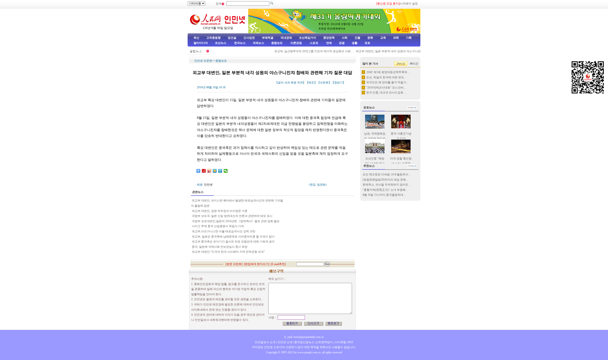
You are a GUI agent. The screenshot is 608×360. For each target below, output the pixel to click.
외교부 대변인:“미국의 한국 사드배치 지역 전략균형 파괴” (228, 251)
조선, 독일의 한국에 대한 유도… (386, 77)
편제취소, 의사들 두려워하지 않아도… (387, 184)
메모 (311, 82)
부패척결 (267, 37)
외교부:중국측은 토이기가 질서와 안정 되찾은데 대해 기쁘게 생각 (233, 241)
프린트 (324, 82)
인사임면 (249, 37)
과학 (396, 37)
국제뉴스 (258, 43)
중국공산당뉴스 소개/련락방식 (313, 342)
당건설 (232, 37)
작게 (300, 82)
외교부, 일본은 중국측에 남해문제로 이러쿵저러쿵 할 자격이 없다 (233, 236)
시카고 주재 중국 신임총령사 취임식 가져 (218, 226)
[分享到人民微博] (204, 171)
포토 (367, 43)
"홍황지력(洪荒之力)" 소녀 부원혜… (385, 190)
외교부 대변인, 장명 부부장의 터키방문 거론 (219, 211)
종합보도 (277, 43)
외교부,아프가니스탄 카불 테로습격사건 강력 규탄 (223, 231)
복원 (293, 82)
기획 (409, 37)
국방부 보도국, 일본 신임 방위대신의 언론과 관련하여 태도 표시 (232, 216)
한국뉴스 (240, 43)
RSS (350, 342)
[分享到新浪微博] (209, 171)
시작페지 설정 (409, 3)
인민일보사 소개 (265, 342)
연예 (328, 43)
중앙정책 (329, 37)
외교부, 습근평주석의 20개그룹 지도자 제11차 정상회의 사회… (309, 51)
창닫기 (338, 82)
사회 (344, 37)
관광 (342, 43)
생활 (354, 43)
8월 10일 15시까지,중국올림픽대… (384, 194)
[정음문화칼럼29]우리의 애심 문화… (386, 179)
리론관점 (296, 43)
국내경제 (286, 37)
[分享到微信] (226, 171)
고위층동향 (213, 37)
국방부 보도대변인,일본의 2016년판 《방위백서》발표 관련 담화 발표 (236, 221)
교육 (383, 37)
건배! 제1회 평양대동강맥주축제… (388, 72)
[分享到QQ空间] (215, 171)
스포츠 (313, 43)
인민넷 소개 (284, 342)
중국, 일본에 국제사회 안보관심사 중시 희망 (219, 246)
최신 (196, 37)
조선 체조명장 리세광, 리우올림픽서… (387, 174)
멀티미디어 (201, 43)
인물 (357, 37)
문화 (370, 37)
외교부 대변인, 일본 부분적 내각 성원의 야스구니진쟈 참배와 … (391, 51)
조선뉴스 (221, 43)
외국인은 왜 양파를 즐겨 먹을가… (387, 82)
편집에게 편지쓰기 (256, 264)
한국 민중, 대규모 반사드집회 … (386, 92)
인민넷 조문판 (203, 60)
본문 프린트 (234, 264)
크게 (287, 82)
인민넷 (208, 184)
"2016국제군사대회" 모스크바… (386, 87)
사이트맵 (340, 342)
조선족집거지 (307, 37)
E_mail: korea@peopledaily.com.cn (304, 337)
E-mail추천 (278, 264)
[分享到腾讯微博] (220, 171)
